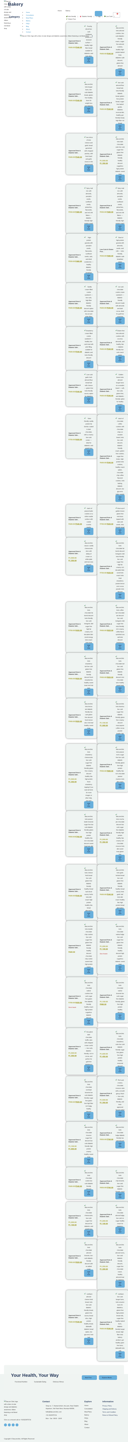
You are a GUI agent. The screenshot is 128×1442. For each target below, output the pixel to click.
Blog (27, 26)
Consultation (30, 15)
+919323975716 (25, 1420)
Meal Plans (29, 18)
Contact (28, 32)
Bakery (28, 21)
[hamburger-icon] (98, 13)
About (28, 29)
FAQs (28, 23)
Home (28, 12)
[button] (88, 60)
